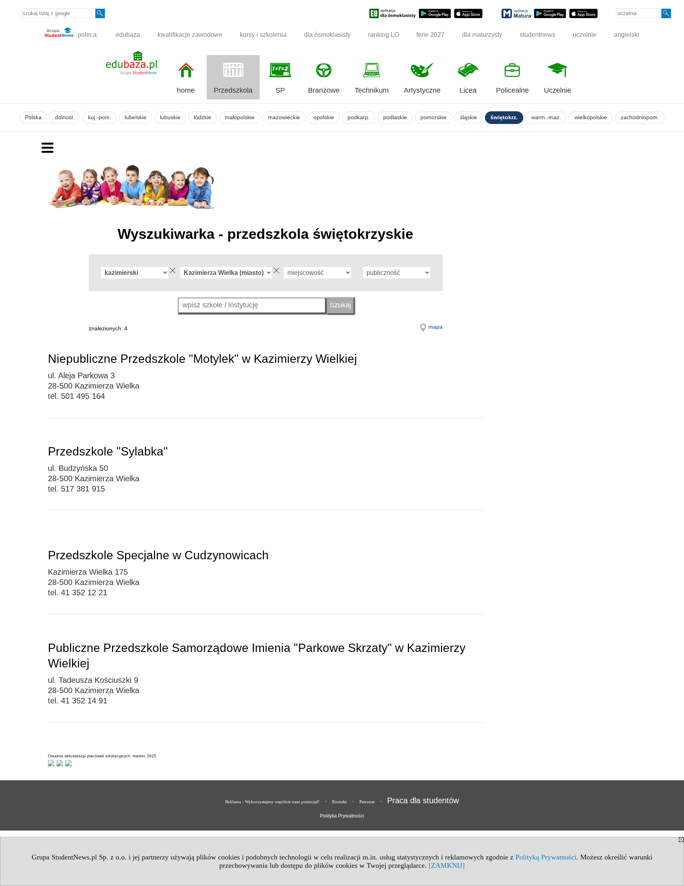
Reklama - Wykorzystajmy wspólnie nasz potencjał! (272, 801)
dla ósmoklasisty (327, 34)
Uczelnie (557, 90)
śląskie (468, 117)
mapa (435, 327)
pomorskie (433, 117)
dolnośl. (64, 117)
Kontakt (339, 801)
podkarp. (359, 117)
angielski (626, 34)
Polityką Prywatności (545, 857)
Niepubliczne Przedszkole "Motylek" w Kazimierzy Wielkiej (202, 358)
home (186, 90)
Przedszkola (233, 90)
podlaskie (395, 117)
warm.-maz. (546, 117)
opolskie (324, 117)
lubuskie (170, 117)
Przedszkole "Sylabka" (108, 451)
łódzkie (202, 117)
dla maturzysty (482, 34)
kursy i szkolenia (263, 34)
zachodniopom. (640, 117)
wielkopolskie (590, 117)
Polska (33, 117)
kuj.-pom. (99, 117)
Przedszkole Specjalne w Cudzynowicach (158, 555)
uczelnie (585, 34)
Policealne (512, 90)
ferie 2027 (430, 34)
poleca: (87, 34)
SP (280, 90)
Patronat (366, 801)
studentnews (537, 34)
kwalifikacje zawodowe (190, 34)
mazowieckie (284, 117)
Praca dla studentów (423, 800)
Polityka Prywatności (342, 816)
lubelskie (135, 117)
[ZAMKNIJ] (447, 865)
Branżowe (324, 90)
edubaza (128, 34)
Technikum (372, 90)
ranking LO (383, 34)
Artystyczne (422, 90)
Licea (468, 90)
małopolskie (240, 117)
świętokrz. (504, 117)
